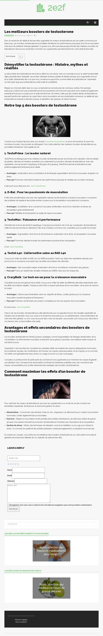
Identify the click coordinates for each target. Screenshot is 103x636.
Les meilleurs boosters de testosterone (39, 32)
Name (9, 470)
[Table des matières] (20, 57)
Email (9, 475)
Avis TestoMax (16, 247)
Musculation (9, 35)
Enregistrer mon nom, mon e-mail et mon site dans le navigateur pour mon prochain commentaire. (51, 505)
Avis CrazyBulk (23, 307)
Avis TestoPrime (38, 186)
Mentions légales (21, 620)
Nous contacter (21, 622)
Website (10, 481)
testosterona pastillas (55, 142)
